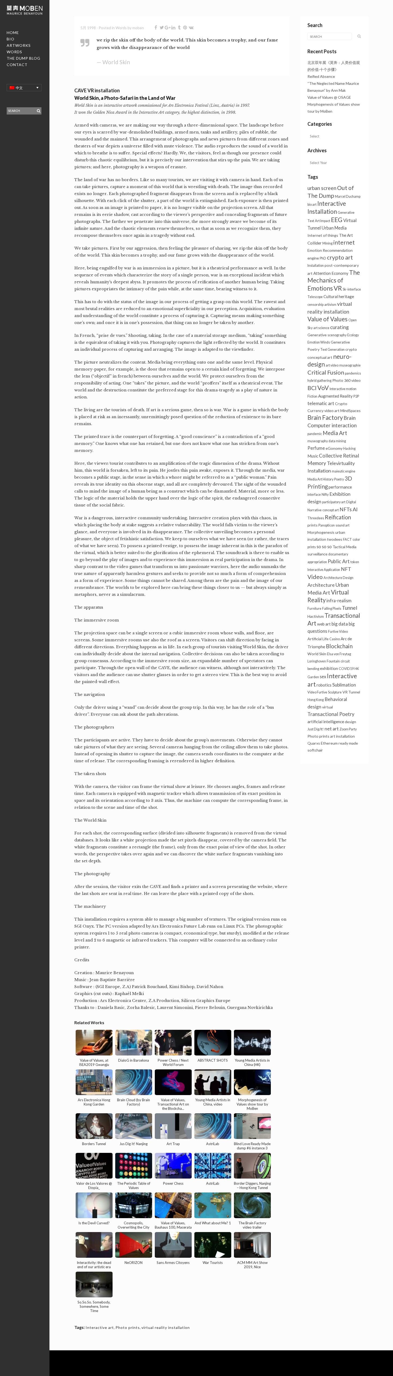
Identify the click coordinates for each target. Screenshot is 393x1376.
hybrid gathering (319, 381)
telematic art (320, 403)
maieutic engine (343, 471)
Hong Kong (315, 700)
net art (332, 728)
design (350, 721)
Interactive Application (323, 570)
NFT (346, 569)
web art (324, 624)
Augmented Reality (335, 396)
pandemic (314, 434)
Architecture (321, 585)
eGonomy (334, 448)
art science (321, 328)
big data (340, 624)
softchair (315, 750)
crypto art (340, 257)
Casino (334, 639)
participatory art (333, 502)
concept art (330, 510)
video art (332, 410)
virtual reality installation (165, 1327)
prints (312, 525)
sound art (342, 525)
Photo (337, 380)
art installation (342, 736)
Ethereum (329, 743)
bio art (312, 205)
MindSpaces (350, 410)
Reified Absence (321, 76)
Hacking (349, 449)
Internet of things (322, 235)
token (354, 562)
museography (317, 441)
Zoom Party (348, 729)
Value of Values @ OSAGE (329, 97)
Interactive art (100, 1327)
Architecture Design (338, 578)
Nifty (325, 495)
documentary (338, 554)
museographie (350, 365)
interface (314, 495)
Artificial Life (318, 638)
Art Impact (322, 221)
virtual (327, 707)
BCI (312, 387)
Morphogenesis (320, 532)
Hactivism (315, 616)
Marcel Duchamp (347, 197)
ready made (348, 743)
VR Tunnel (351, 692)
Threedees (315, 518)
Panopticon (326, 525)
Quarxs (313, 743)
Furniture (314, 609)
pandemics (353, 373)
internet (344, 242)
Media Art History (320, 479)
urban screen (321, 188)
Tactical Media (344, 546)
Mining (327, 243)
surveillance (317, 554)
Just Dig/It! (315, 729)
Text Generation (332, 350)
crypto (351, 349)
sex (323, 676)
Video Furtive (317, 692)
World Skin (316, 653)
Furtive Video (338, 632)
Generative (317, 335)
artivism (330, 305)
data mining (337, 441)
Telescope (315, 297)
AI (355, 509)
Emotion (314, 250)
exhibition (329, 668)
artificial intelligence (325, 721)
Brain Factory (325, 417)
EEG (336, 219)
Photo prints (127, 1327)
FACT (347, 540)
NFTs (346, 509)
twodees (334, 539)
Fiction (312, 396)
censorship (315, 305)
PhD (323, 258)
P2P (356, 396)
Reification (338, 517)
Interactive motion (343, 389)
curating (339, 327)
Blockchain (339, 646)
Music (312, 455)
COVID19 (346, 669)
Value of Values (327, 319)
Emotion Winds (318, 342)
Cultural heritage (338, 296)
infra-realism (339, 600)
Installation (315, 266)
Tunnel (349, 608)
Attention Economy (330, 273)
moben (138, 27)
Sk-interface (352, 289)
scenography (337, 335)
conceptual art (319, 357)
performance (340, 487)
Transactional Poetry (331, 714)
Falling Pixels (331, 609)
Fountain (333, 661)
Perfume (316, 448)
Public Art (339, 561)
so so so (324, 546)
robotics (324, 685)
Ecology (353, 335)
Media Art (335, 433)
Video (315, 576)
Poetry (339, 479)
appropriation (317, 562)
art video (332, 365)
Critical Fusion (325, 372)
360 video (352, 380)
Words (121, 27)
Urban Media (334, 227)
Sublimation (344, 685)
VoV (323, 387)
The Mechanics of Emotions (333, 280)
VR (338, 288)
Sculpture (335, 692)
